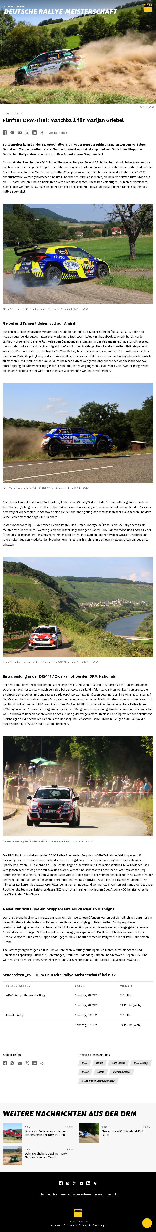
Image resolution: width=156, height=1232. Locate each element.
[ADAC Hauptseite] (148, 11)
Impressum (56, 1225)
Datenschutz (70, 1225)
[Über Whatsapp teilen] (12, 133)
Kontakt (112, 1194)
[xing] (95, 1183)
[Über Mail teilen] (19, 133)
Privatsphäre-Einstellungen (93, 1225)
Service (52, 1194)
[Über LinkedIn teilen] (34, 133)
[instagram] (68, 1183)
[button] (147, 1223)
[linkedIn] (88, 1183)
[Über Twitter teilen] (27, 133)
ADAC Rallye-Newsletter (76, 1194)
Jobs (41, 1194)
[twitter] (75, 1183)
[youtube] (81, 1183)
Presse (99, 1194)
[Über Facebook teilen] (5, 133)
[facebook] (61, 1183)
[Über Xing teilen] (42, 133)
